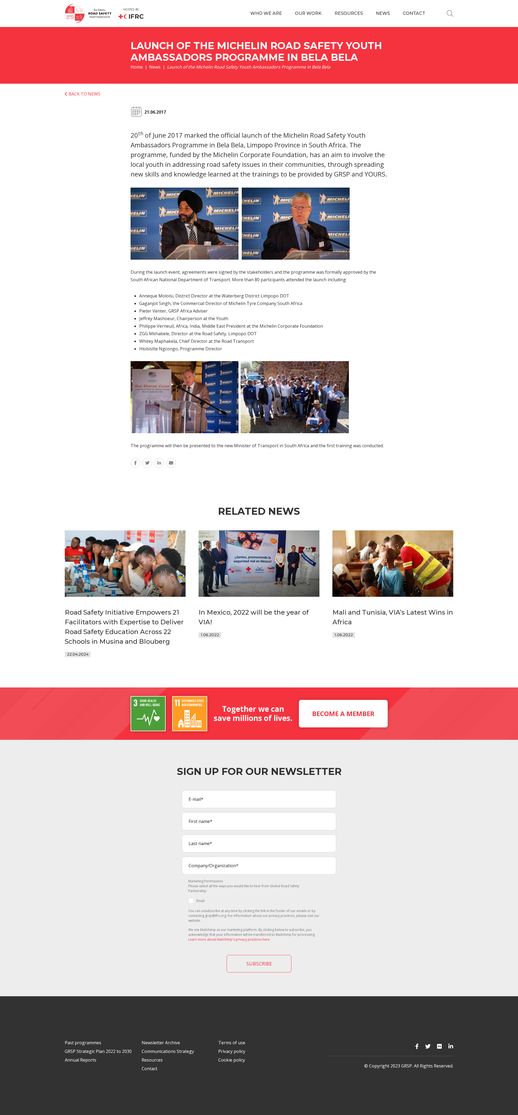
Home (137, 67)
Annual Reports (80, 1060)
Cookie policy (231, 1060)
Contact (414, 13)
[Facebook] (417, 1046)
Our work (308, 13)
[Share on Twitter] (147, 463)
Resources (349, 13)
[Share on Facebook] (135, 463)
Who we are (266, 13)
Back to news (83, 94)
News (383, 13)
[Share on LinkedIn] (159, 463)
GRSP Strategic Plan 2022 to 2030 (98, 1051)
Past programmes (83, 1043)
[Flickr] (439, 1046)
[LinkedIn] (450, 1046)
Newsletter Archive (161, 1043)
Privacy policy (231, 1051)
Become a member (343, 713)
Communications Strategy (168, 1051)
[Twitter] (428, 1046)
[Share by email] (171, 463)
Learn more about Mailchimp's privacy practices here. (229, 939)
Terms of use (231, 1043)
